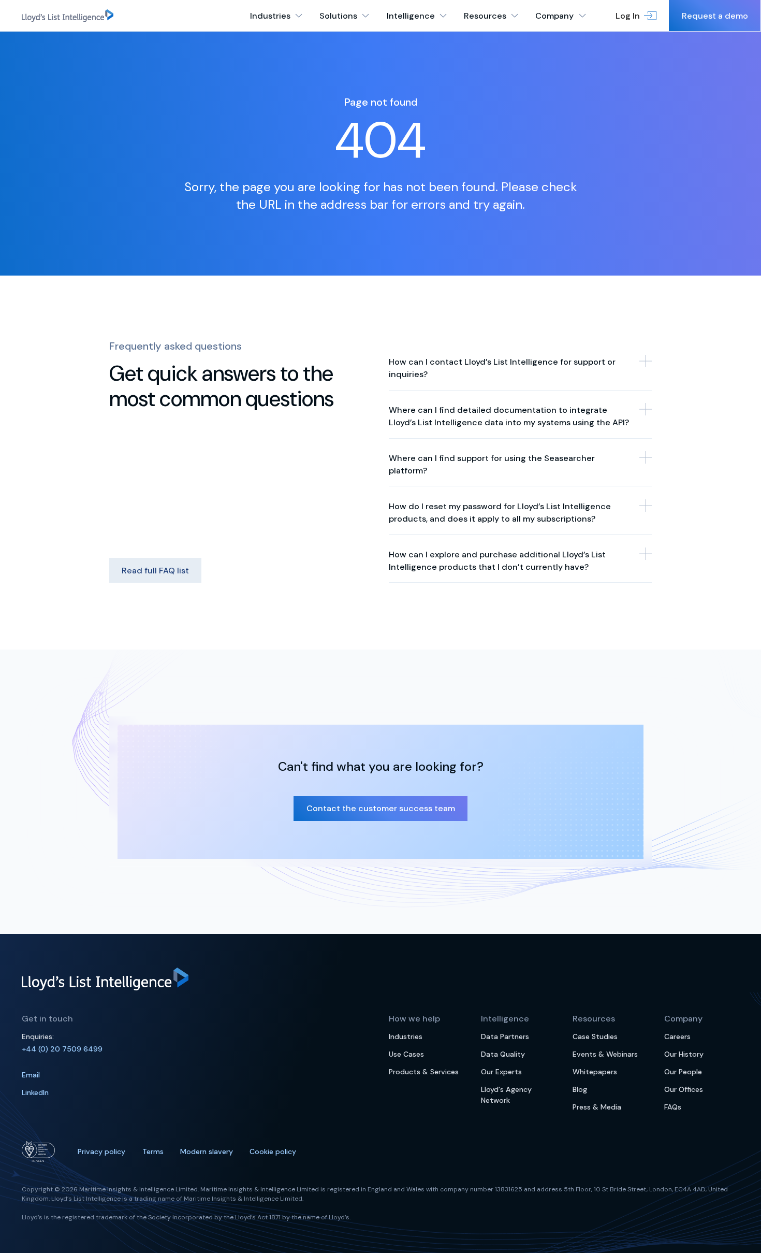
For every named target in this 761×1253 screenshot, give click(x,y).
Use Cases (406, 1054)
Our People (683, 1071)
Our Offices (683, 1089)
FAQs (672, 1107)
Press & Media (597, 1107)
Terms (153, 1151)
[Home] (67, 15)
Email (31, 1074)
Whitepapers (595, 1071)
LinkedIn (35, 1092)
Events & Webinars (605, 1054)
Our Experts (501, 1071)
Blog (580, 1089)
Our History (684, 1054)
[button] (636, 15)
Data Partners (505, 1036)
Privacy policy (101, 1151)
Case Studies (595, 1036)
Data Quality (503, 1054)
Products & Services (424, 1071)
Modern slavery (206, 1151)
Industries (405, 1036)
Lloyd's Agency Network (506, 1095)
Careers (677, 1036)
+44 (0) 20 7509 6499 (62, 1049)
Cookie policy (273, 1151)
